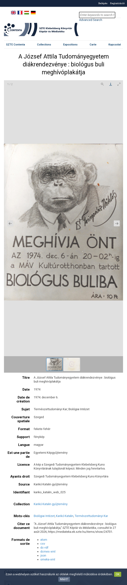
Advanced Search (90, 20)
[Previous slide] (10, 223)
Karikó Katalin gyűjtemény (51, 504)
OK (118, 574)
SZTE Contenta (15, 44)
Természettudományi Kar (91, 516)
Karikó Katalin (64, 516)
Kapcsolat (114, 44)
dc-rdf (44, 547)
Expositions (70, 44)
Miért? (64, 579)
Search (118, 15)
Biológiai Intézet (44, 516)
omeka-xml (47, 559)
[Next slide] (117, 223)
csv (42, 543)
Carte (93, 44)
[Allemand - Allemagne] (33, 13)
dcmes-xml (47, 551)
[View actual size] (102, 84)
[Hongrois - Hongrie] (26, 13)
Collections (44, 44)
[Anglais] (13, 13)
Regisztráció (117, 3)
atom (43, 539)
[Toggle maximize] (119, 84)
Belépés (102, 3)
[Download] (110, 84)
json (43, 555)
